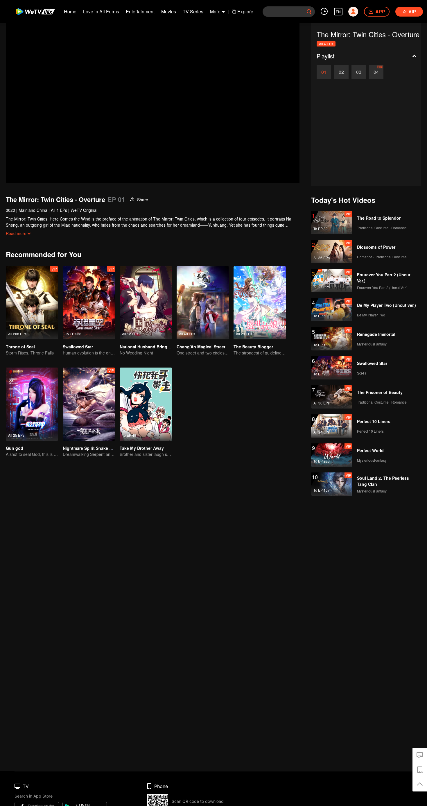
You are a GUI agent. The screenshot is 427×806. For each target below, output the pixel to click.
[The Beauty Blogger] (260, 302)
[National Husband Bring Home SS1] (146, 302)
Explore (245, 11)
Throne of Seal (20, 347)
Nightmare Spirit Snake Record (93, 448)
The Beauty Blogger (253, 347)
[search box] (309, 11)
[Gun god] (32, 404)
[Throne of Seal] (32, 302)
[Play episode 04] (376, 72)
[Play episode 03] (358, 72)
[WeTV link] (35, 11)
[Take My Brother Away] (146, 404)
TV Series (193, 11)
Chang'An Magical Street (201, 347)
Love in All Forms (101, 11)
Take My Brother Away (142, 448)
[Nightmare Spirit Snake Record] (89, 404)
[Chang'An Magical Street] (203, 302)
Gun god (14, 448)
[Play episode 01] (324, 72)
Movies (168, 11)
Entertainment (140, 11)
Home (70, 11)
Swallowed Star (78, 347)
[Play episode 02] (341, 72)
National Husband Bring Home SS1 (154, 347)
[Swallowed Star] (89, 302)
